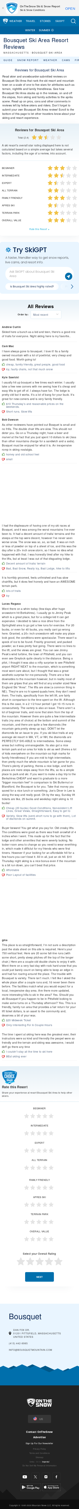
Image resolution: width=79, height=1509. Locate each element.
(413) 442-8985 (18, 1343)
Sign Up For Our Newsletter (39, 1443)
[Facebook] (56, 1477)
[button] (73, 21)
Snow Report (28, 60)
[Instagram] (46, 1477)
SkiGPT (60, 21)
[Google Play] (31, 1487)
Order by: (23, 314)
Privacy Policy (39, 1448)
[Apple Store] (51, 1487)
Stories (45, 21)
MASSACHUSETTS (16, 52)
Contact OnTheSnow (39, 1432)
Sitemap (39, 1457)
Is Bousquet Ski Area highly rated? (32, 286)
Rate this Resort (38, 229)
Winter (30, 30)
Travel (30, 21)
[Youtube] (25, 1477)
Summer (44, 30)
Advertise (39, 1437)
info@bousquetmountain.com (30, 1349)
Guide (8, 60)
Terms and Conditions (39, 1453)
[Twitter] (35, 1477)
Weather (15, 21)
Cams (66, 60)
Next (39, 1277)
